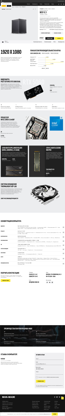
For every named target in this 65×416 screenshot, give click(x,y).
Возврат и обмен (47, 407)
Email (37, 362)
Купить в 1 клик (49, 38)
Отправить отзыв (41, 381)
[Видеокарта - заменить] (63, 227)
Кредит (45, 404)
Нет (9, 5)
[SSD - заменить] (63, 245)
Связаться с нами (5, 280)
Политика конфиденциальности (57, 385)
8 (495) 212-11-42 (33, 274)
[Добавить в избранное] (35, 9)
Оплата (49, 8)
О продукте (42, 8)
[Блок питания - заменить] (63, 253)
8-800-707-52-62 (61, 1)
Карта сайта (57, 407)
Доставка (46, 8)
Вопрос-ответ (46, 409)
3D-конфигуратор (35, 406)
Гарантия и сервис (47, 406)
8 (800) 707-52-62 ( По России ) (7, 404)
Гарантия (53, 8)
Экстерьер (3, 9)
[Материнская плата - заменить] (63, 237)
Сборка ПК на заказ (35, 407)
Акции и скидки (57, 404)
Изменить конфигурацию (45, 33)
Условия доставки (47, 401)
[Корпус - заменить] (63, 258)
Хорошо (54, 414)
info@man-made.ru (34, 282)
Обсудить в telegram (57, 33)
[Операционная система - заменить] (63, 264)
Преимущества (61, 41)
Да (3, 5)
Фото (55, 41)
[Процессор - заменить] (63, 232)
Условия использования (41, 386)
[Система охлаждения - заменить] (63, 249)
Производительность (37, 41)
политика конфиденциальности (45, 414)
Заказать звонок (5, 406)
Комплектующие (47, 41)
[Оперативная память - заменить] (63, 241)
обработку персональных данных (53, 377)
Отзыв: (37, 371)
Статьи (56, 406)
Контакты (56, 401)
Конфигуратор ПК (35, 404)
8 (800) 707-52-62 (33, 276)
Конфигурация (8, 9)
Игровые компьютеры (58, 29)
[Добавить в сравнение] (33, 9)
